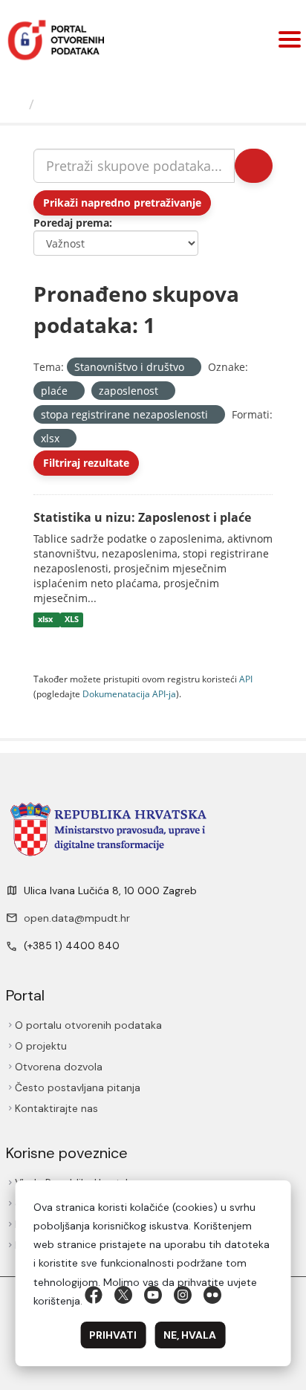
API (246, 679)
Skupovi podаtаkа (101, 104)
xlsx (46, 620)
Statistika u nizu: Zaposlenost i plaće (142, 517)
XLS (72, 620)
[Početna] (16, 104)
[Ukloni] (190, 367)
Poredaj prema (71, 223)
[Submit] (254, 166)
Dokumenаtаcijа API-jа (129, 693)
